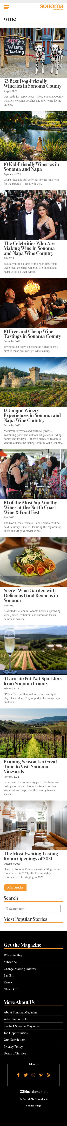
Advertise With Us (16, 1019)
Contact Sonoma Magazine (22, 1026)
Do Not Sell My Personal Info (33, 1099)
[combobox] (32, 908)
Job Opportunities (16, 1033)
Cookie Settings (33, 1105)
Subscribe (10, 962)
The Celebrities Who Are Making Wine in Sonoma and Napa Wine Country (29, 248)
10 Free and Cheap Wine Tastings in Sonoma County (32, 334)
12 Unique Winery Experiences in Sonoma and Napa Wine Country (32, 415)
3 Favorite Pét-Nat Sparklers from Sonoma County (33, 681)
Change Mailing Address (20, 968)
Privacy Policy (13, 1046)
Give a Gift (11, 989)
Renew (8, 982)
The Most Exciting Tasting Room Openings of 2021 (31, 856)
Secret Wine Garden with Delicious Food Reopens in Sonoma (31, 595)
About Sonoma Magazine (20, 1012)
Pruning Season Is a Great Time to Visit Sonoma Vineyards (30, 766)
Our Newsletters (14, 1039)
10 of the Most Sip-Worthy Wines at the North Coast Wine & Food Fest (30, 507)
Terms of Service (15, 1053)
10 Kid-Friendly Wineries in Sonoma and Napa (31, 167)
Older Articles (15, 887)
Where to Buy (13, 955)
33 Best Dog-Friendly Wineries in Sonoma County (32, 83)
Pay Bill (9, 975)
